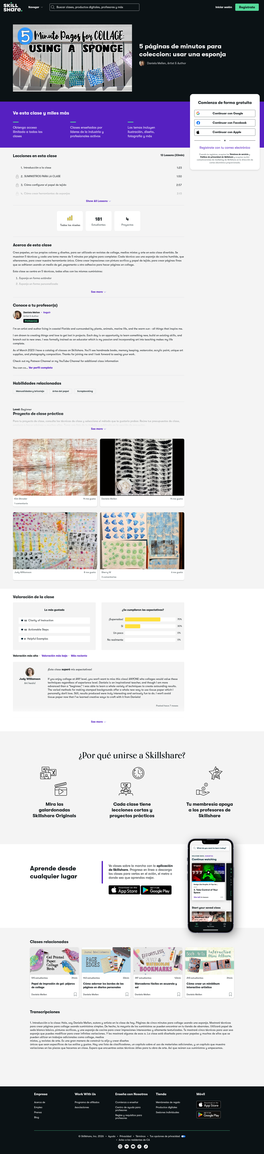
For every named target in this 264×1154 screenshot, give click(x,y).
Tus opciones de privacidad (165, 1136)
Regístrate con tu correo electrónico (225, 147)
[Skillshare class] (54, 961)
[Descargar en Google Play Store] (213, 1115)
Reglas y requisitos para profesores (128, 1116)
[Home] (13, 7)
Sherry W (106, 572)
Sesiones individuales (167, 1112)
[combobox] (94, 7)
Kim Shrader (20, 498)
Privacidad (125, 1136)
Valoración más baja (54, 655)
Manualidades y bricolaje (30, 391)
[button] (42, 6)
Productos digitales (166, 1107)
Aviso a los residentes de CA (134, 1140)
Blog (36, 1117)
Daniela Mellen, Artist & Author (166, 63)
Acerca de (39, 1102)
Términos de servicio (239, 154)
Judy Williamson (22, 572)
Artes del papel (60, 391)
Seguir (46, 312)
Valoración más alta (25, 655)
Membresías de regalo (168, 1102)
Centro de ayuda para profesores (127, 1109)
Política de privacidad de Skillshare (216, 157)
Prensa (38, 1112)
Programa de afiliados (87, 1102)
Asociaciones (82, 1107)
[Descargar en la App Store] (123, 890)
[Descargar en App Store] (213, 1105)
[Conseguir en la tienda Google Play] (157, 890)
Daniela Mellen (36, 312)
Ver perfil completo (41, 367)
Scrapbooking (85, 391)
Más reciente (78, 655)
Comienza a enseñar (126, 1102)
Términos (140, 1136)
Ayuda (111, 1136)
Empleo (38, 1107)
